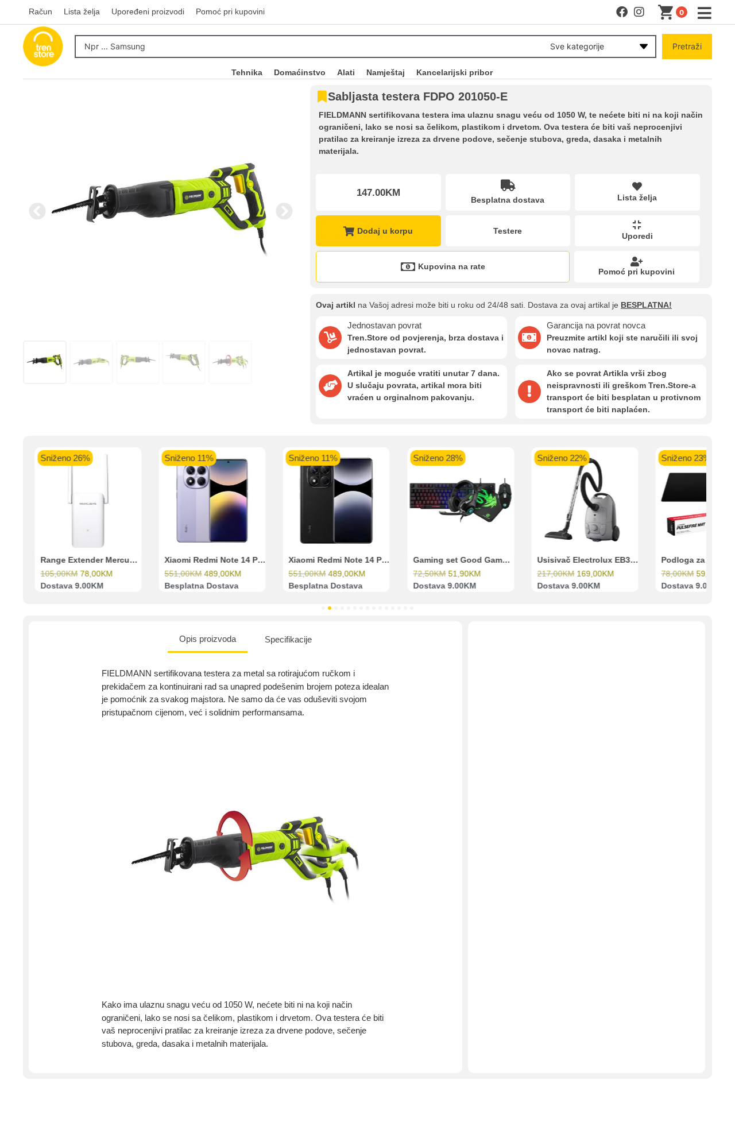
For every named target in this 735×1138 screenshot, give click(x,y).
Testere (507, 230)
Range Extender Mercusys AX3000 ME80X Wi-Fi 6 (136, 560)
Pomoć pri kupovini (636, 271)
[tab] (207, 640)
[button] (37, 211)
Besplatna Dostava (201, 586)
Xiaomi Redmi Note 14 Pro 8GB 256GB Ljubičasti (259, 560)
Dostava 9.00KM (71, 586)
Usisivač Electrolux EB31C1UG (597, 560)
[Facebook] (622, 12)
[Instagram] (639, 12)
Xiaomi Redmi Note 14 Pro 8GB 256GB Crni (372, 560)
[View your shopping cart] (668, 13)
